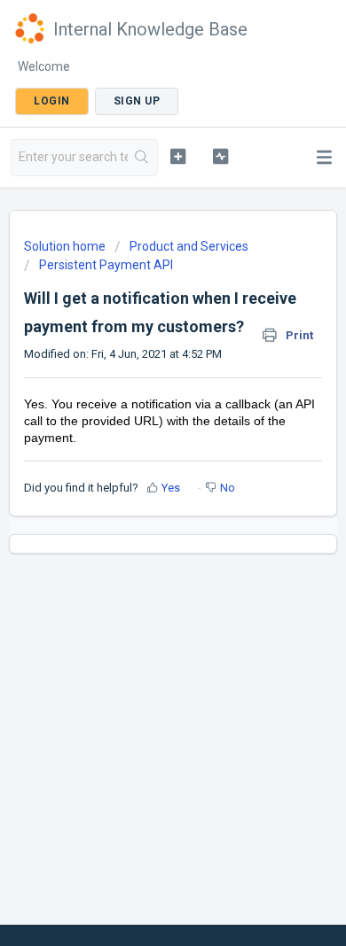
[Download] (140, 460)
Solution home (66, 246)
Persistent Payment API (106, 265)
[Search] (142, 157)
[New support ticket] (177, 156)
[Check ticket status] (220, 156)
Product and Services (189, 246)
